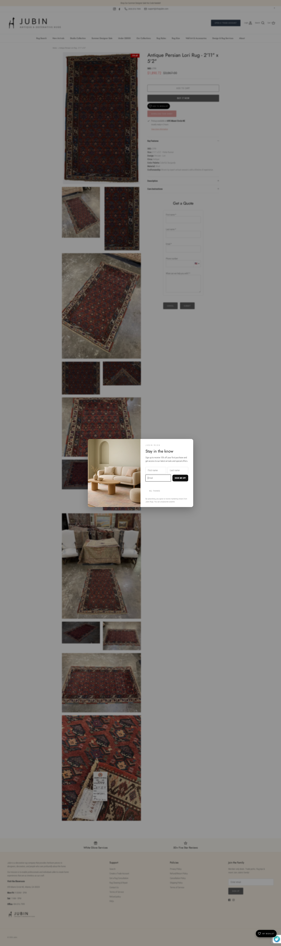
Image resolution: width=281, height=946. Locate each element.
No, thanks (154, 491)
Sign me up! (180, 478)
